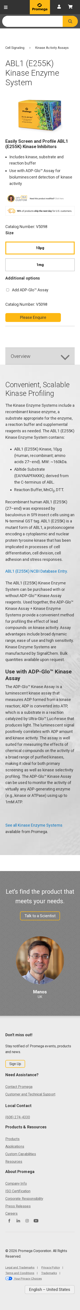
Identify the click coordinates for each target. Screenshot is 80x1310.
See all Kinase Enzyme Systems (33, 825)
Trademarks (49, 1273)
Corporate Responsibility (24, 1199)
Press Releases (18, 1206)
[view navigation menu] (6, 7)
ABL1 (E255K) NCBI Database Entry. (36, 571)
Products (12, 1139)
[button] (70, 21)
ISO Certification (17, 1191)
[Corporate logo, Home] (40, 7)
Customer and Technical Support (30, 1094)
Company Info (16, 1183)
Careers (11, 1213)
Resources (13, 1161)
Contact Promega (18, 1087)
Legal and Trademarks (19, 1267)
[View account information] (59, 7)
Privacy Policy (50, 1267)
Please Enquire (33, 317)
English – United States (49, 1289)
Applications (14, 1146)
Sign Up (15, 1064)
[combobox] (32, 21)
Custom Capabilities (20, 1154)
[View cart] (70, 7)
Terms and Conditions (19, 1273)
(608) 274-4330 (17, 1117)
